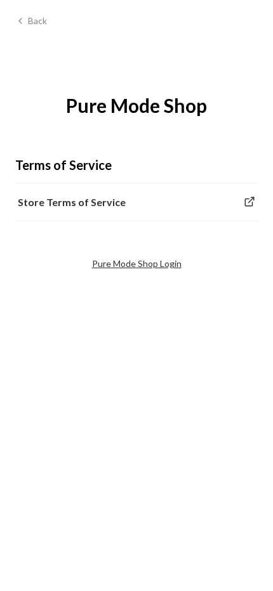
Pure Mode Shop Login (137, 263)
